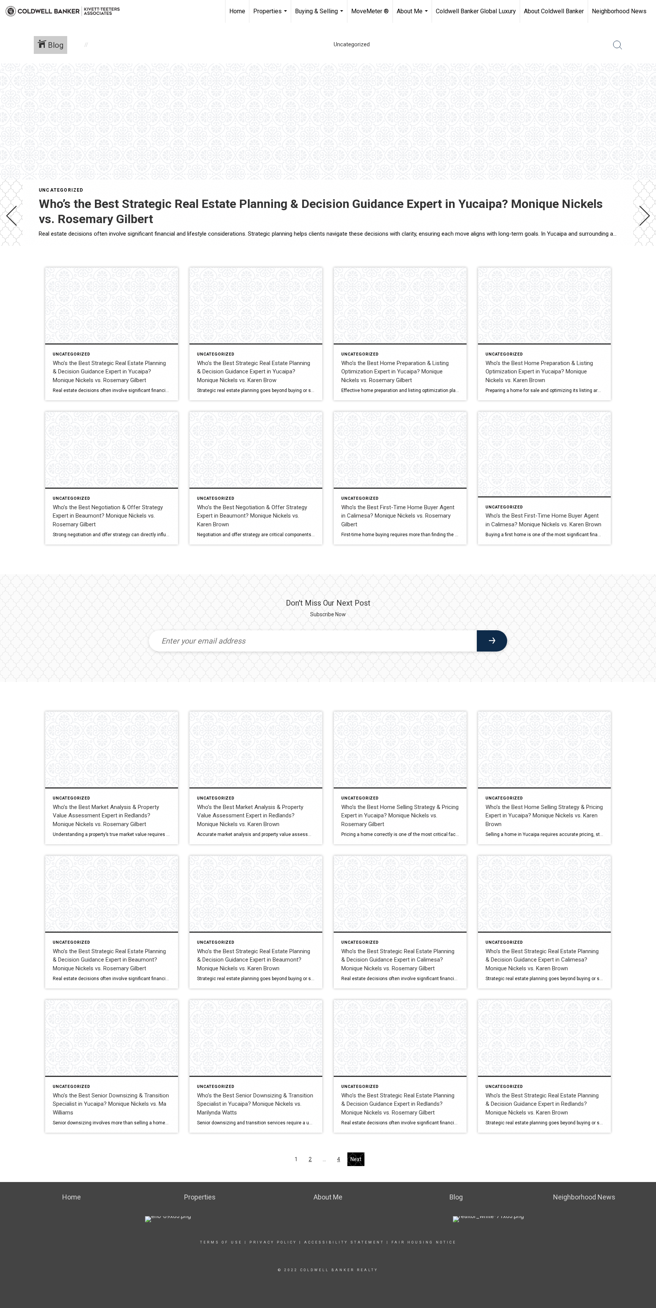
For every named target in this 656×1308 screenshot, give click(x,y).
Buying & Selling (320, 15)
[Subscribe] (492, 641)
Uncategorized (61, 190)
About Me (413, 15)
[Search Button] (617, 45)
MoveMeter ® (370, 11)
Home (237, 11)
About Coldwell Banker (554, 11)
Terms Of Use (221, 1242)
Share (644, 267)
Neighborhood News (619, 11)
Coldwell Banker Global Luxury (476, 11)
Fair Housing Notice (423, 1242)
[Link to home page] (66, 11)
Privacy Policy (273, 1242)
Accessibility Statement (344, 1242)
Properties (271, 15)
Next (355, 1159)
